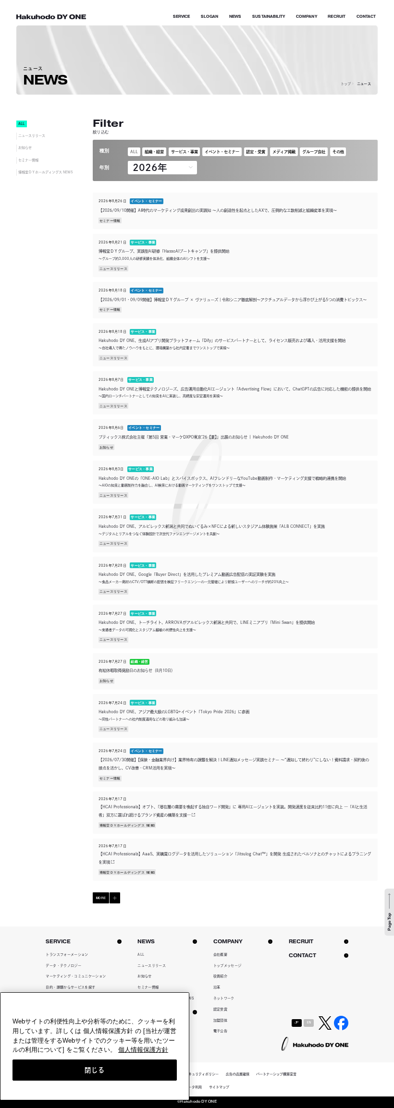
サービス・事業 (184, 152)
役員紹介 (220, 976)
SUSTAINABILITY (268, 16)
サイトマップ (219, 1087)
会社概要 (220, 954)
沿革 (217, 987)
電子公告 (220, 1031)
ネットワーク (223, 998)
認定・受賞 (255, 152)
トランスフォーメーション (67, 954)
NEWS (235, 16)
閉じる (94, 1070)
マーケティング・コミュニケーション (76, 976)
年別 (104, 167)
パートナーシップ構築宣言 (276, 1074)
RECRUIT (336, 16)
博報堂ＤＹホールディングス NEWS (45, 172)
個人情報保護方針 (143, 1049)
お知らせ (25, 147)
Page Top (389, 922)
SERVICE (181, 16)
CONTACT (366, 16)
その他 (338, 152)
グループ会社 (313, 152)
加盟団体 (220, 1020)
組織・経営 (154, 152)
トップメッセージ (227, 965)
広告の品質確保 (237, 1074)
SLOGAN (209, 16)
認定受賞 (220, 1009)
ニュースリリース (31, 135)
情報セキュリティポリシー (198, 1074)
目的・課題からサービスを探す (70, 987)
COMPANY (306, 16)
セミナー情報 (28, 160)
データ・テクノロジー (63, 965)
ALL (134, 152)
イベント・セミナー (222, 152)
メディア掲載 (284, 152)
